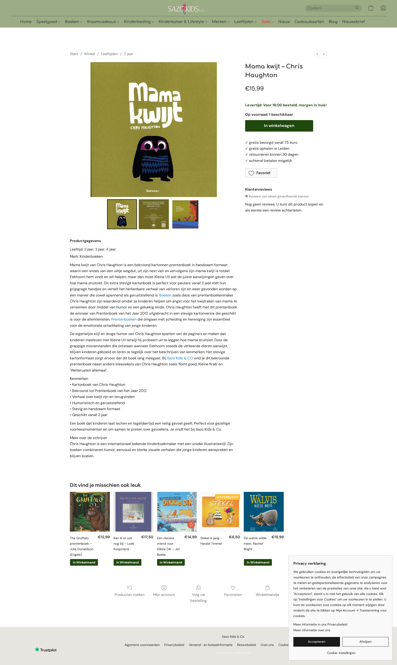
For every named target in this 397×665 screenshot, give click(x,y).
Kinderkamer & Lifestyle (182, 22)
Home (26, 22)
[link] (341, 651)
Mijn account (164, 594)
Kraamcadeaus (102, 22)
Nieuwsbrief (353, 22)
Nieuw (284, 22)
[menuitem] (317, 54)
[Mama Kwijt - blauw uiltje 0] (122, 214)
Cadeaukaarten (309, 22)
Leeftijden (244, 22)
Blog (333, 22)
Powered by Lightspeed (233, 653)
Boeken (72, 22)
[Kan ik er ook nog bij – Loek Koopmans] (133, 512)
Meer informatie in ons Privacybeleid (320, 624)
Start (74, 53)
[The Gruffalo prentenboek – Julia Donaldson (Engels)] (90, 512)
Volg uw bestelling (198, 597)
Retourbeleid (246, 645)
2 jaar (128, 53)
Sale (266, 22)
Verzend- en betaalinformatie (211, 645)
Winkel (89, 53)
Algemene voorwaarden (142, 645)
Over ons (267, 645)
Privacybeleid (174, 645)
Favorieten (233, 594)
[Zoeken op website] (357, 8)
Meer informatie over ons (311, 630)
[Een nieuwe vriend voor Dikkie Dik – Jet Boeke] (177, 512)
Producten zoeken (130, 594)
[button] (202, 8)
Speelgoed (47, 22)
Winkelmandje (267, 594)
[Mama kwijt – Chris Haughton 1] (154, 214)
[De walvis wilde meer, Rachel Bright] (264, 512)
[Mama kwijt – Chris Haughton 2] (186, 214)
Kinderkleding (138, 22)
